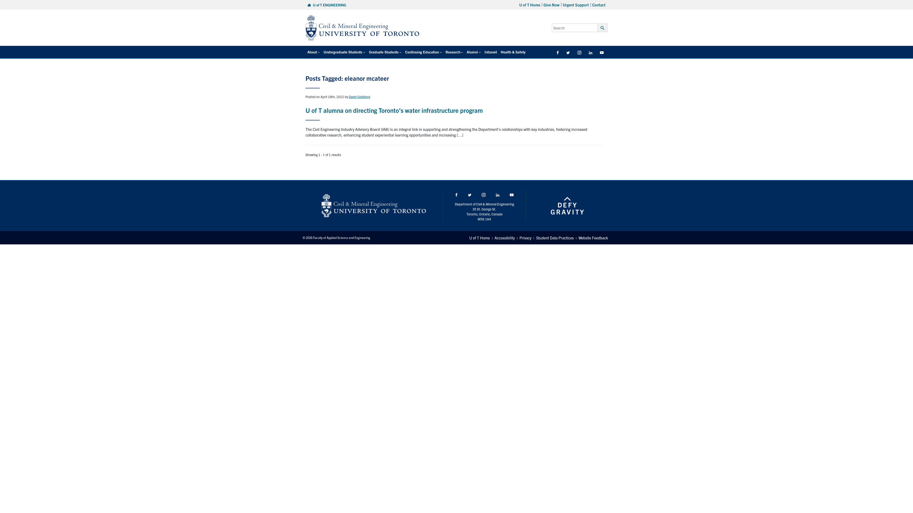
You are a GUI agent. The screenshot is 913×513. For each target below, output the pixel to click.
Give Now (551, 4)
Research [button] (453, 52)
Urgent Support (576, 4)
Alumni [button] (472, 52)
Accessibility (505, 237)
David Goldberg (359, 97)
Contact (599, 4)
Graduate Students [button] (383, 52)
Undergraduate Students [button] (343, 52)
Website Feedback (593, 237)
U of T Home (529, 4)
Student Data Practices (555, 237)
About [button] (312, 52)
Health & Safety (513, 52)
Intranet (491, 52)
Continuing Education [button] (422, 52)
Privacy (525, 237)
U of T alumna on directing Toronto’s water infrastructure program (394, 110)
